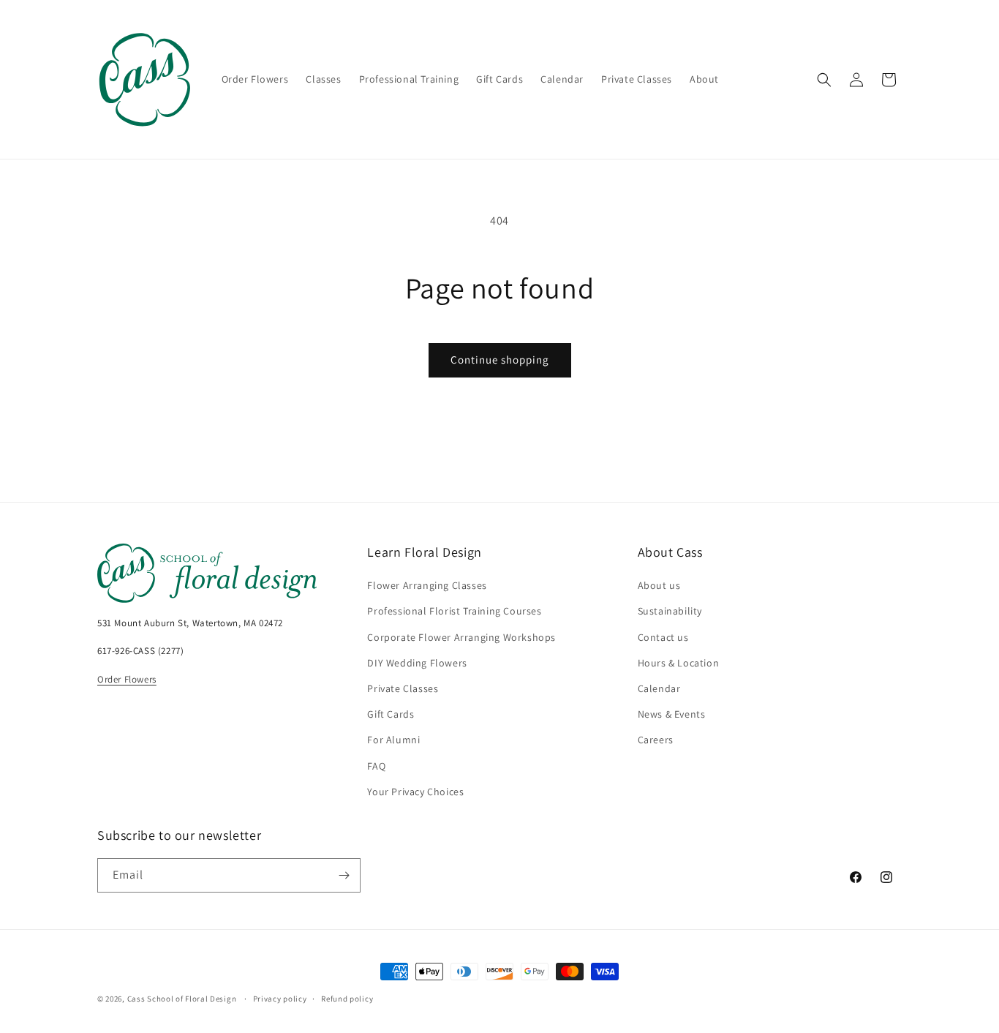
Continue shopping (500, 360)
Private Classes (402, 688)
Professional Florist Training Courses (454, 610)
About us (659, 585)
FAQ (376, 766)
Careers (656, 739)
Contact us (663, 637)
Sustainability (670, 610)
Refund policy (347, 998)
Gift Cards (390, 714)
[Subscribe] (344, 875)
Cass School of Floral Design (182, 998)
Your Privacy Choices (415, 791)
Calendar (659, 688)
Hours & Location (679, 662)
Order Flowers (127, 679)
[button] (824, 80)
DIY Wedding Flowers (417, 662)
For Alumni (393, 739)
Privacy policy (280, 998)
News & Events (672, 714)
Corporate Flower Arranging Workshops (461, 637)
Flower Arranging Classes (426, 585)
